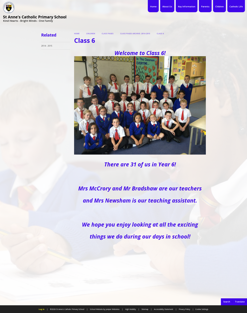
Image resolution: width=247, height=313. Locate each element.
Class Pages (107, 33)
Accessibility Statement (163, 309)
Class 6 (160, 33)
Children (90, 33)
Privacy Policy (184, 309)
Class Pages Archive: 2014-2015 (135, 33)
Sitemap (145, 309)
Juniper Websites (112, 309)
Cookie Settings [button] (201, 309)
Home (77, 33)
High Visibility (130, 309)
